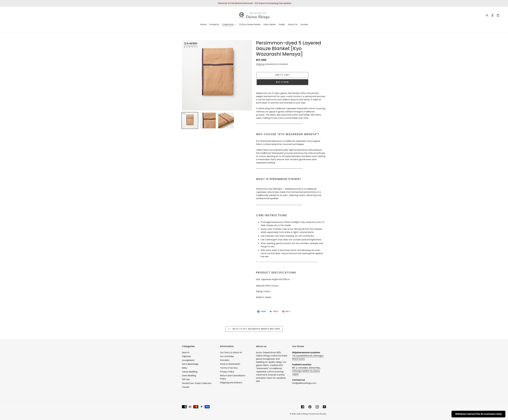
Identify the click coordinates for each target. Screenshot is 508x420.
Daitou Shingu (302, 414)
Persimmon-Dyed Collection (197, 383)
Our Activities (227, 356)
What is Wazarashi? (230, 364)
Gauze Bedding (189, 371)
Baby (184, 367)
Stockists (224, 360)
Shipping (260, 64)
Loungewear (188, 360)
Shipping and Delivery (231, 382)
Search (185, 352)
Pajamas (186, 356)
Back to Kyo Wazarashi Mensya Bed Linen (256, 329)
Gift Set (186, 379)
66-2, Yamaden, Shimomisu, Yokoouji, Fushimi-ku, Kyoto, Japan (306, 371)
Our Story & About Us (231, 352)
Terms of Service (229, 367)
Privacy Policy (227, 371)
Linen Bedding (189, 375)
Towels (185, 387)
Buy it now (282, 82)
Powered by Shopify (317, 414)
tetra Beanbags (190, 364)
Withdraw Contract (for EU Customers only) (478, 414)
